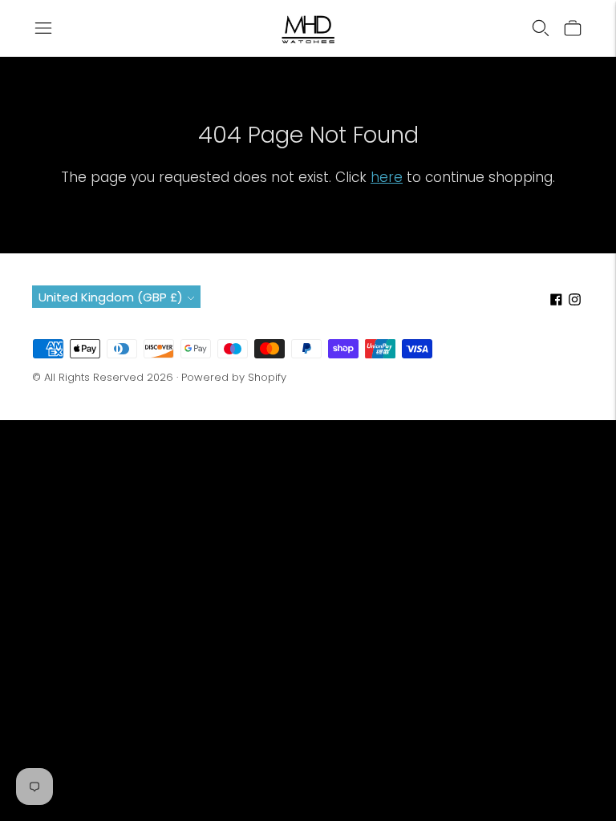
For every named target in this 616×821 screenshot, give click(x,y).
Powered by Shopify (233, 377)
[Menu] (43, 28)
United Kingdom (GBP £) (110, 297)
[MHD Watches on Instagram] (575, 301)
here (387, 177)
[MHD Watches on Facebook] (556, 301)
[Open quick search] (540, 28)
